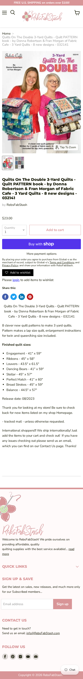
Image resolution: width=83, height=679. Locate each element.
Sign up (63, 604)
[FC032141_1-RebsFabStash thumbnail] (7, 163)
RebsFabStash (17, 205)
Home (6, 33)
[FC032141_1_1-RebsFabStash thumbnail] (19, 163)
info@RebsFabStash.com (43, 633)
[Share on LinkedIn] (22, 297)
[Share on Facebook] (5, 297)
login (16, 280)
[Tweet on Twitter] (13, 297)
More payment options (42, 254)
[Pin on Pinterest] (30, 297)
